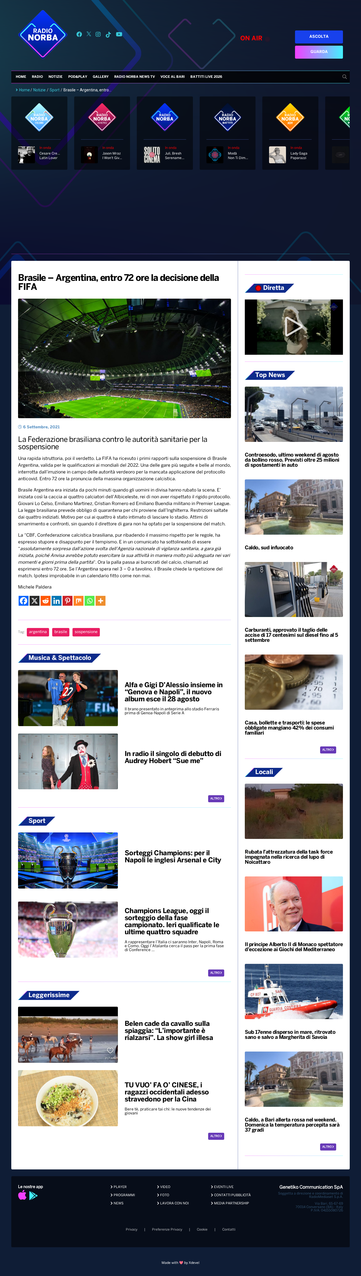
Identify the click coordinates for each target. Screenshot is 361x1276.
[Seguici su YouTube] (119, 35)
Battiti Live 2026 (206, 76)
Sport (55, 90)
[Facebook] (23, 601)
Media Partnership (231, 1203)
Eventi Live (223, 1187)
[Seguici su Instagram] (98, 35)
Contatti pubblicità (232, 1195)
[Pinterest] (67, 601)
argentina (38, 632)
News (118, 1203)
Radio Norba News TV (134, 76)
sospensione (86, 632)
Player (120, 1187)
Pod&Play (77, 76)
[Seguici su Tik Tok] (108, 35)
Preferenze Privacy (167, 1229)
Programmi (124, 1195)
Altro (215, 798)
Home (21, 76)
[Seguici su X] (89, 35)
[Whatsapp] (89, 601)
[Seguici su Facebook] (79, 35)
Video (164, 1187)
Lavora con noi (174, 1203)
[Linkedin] (56, 601)
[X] (34, 601)
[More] (100, 601)
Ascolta (319, 37)
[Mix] (78, 601)
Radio (37, 76)
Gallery (101, 76)
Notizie (56, 76)
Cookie (202, 1229)
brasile (60, 632)
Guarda (319, 52)
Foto (164, 1195)
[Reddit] (45, 601)
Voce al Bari (172, 76)
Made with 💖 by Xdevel (180, 1262)
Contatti (228, 1229)
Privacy (131, 1229)
